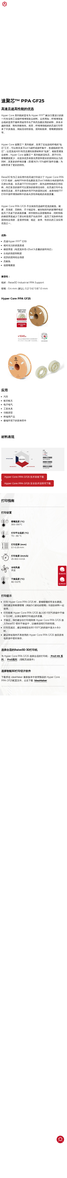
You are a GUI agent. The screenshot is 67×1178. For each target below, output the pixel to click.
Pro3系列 (12, 659)
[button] (63, 4)
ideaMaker (40, 680)
